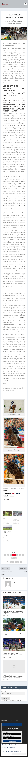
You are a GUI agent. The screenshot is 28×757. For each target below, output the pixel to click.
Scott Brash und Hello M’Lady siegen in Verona (13, 633)
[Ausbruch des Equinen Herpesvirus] (7, 513)
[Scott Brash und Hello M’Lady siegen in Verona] (14, 624)
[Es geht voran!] (17, 513)
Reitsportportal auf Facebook (11, 709)
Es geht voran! (16, 517)
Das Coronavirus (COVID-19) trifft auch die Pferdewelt (7, 533)
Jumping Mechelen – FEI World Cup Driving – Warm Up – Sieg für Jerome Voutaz (12, 655)
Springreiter (9, 23)
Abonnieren (5, 698)
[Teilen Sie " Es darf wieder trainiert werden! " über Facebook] (5, 555)
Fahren (14, 21)
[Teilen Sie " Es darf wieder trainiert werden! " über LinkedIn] (17, 555)
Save (15, 554)
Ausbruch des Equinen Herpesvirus (6, 518)
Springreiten (19, 21)
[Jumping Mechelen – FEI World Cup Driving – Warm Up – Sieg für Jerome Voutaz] (14, 644)
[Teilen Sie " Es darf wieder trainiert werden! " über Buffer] (20, 555)
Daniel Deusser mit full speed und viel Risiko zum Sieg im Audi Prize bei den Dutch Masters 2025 (13, 612)
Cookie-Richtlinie (16, 751)
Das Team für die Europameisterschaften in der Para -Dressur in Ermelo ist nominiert (13, 676)
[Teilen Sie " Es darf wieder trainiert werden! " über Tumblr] (10, 555)
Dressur (10, 21)
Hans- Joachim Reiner (15, 20)
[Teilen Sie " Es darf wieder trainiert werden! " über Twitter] (8, 555)
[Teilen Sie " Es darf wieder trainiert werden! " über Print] (15, 557)
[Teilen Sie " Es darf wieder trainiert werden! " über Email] (12, 557)
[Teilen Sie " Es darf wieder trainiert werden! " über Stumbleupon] (23, 555)
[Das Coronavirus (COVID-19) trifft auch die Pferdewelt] (7, 527)
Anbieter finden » (12, 741)
